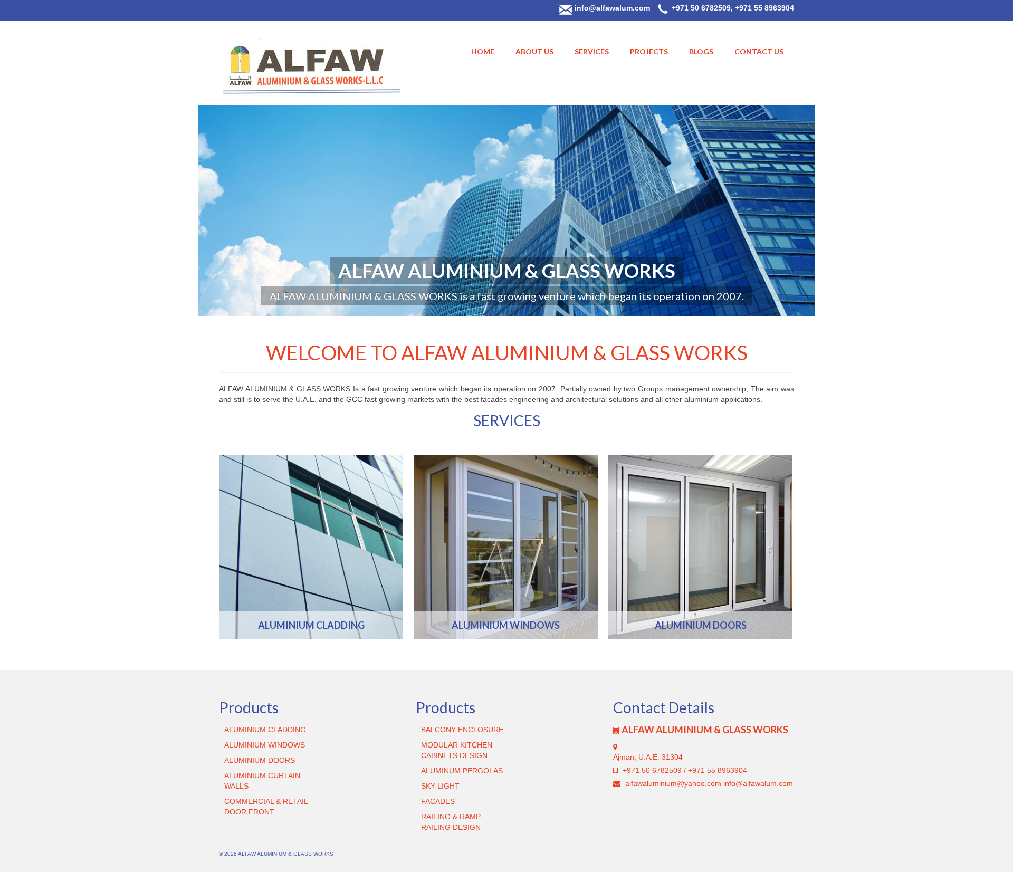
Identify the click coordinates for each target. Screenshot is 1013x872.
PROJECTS (649, 51)
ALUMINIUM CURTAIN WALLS (262, 780)
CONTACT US (758, 51)
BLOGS (701, 51)
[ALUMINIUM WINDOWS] (506, 547)
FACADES (438, 801)
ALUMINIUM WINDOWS (264, 745)
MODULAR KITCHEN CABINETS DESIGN (456, 750)
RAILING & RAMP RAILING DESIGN (451, 821)
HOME (482, 51)
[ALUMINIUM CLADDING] (311, 547)
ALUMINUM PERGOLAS (462, 770)
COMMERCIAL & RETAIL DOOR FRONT (266, 806)
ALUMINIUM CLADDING (265, 729)
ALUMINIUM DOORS (259, 760)
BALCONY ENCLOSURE (462, 729)
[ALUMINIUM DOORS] (700, 547)
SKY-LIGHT (440, 786)
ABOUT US (534, 51)
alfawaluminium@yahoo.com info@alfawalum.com (708, 783)
